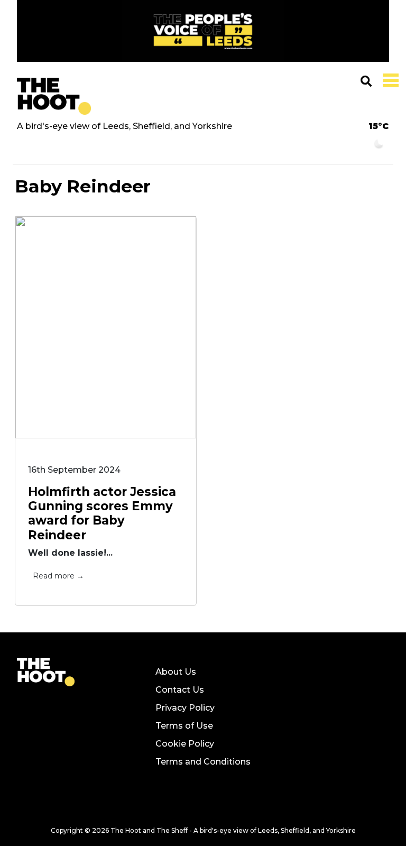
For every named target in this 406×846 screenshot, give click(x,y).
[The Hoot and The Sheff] (54, 96)
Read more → (58, 576)
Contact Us (179, 690)
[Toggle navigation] (388, 79)
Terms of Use (184, 726)
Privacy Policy (185, 708)
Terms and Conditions (203, 762)
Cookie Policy (184, 744)
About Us (175, 672)
